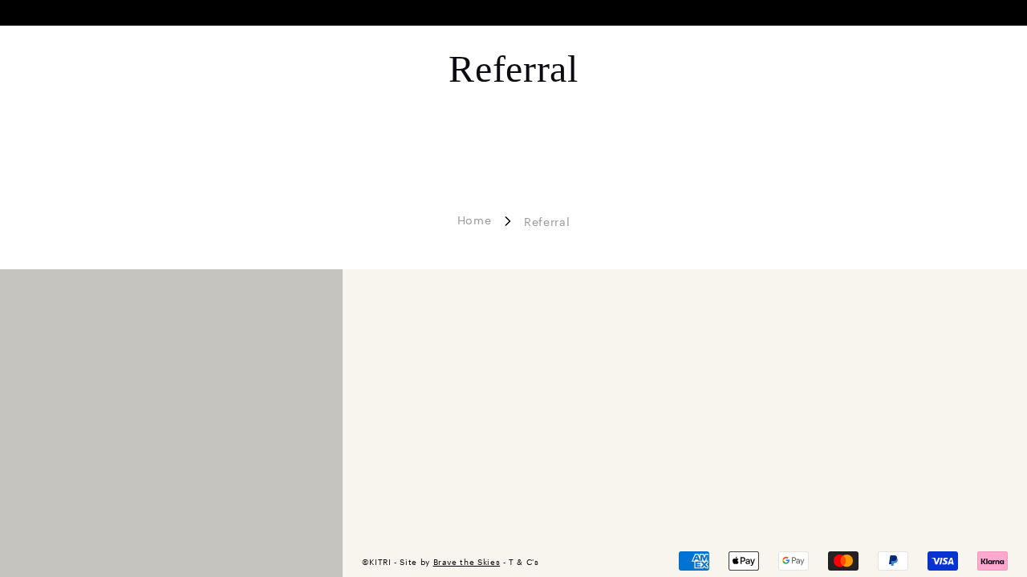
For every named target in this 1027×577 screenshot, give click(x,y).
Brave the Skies (467, 561)
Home (474, 220)
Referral (547, 221)
